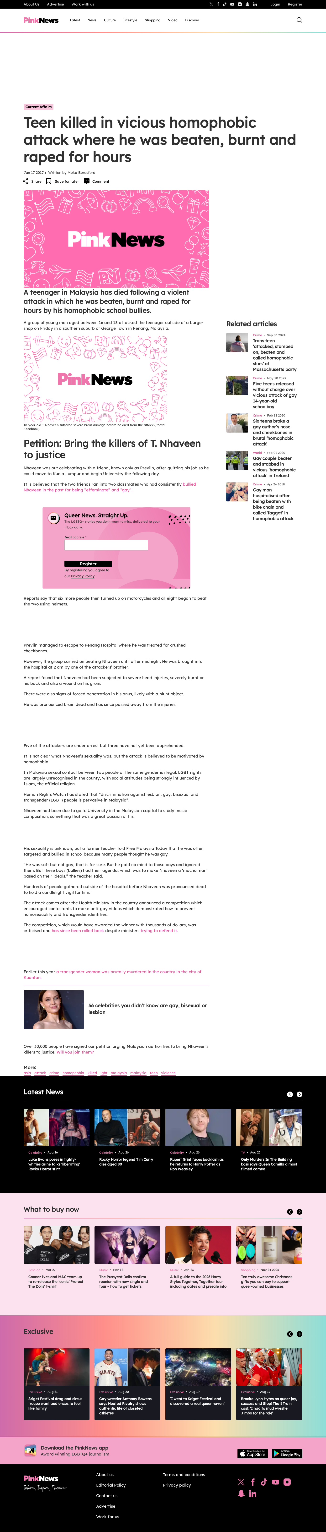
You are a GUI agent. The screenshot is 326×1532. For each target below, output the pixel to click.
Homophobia (73, 1073)
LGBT (103, 1073)
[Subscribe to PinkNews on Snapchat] (241, 1494)
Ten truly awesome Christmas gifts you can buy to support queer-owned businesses (266, 1281)
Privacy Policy (83, 576)
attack (40, 1073)
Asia (27, 1073)
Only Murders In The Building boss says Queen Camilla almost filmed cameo (269, 1164)
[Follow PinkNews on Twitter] (241, 1483)
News (92, 20)
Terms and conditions (184, 1474)
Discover (192, 20)
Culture (110, 20)
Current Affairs (39, 106)
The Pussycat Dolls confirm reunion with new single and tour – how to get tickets (123, 1281)
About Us (31, 4)
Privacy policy (177, 1485)
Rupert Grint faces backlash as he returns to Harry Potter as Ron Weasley (197, 1164)
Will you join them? (75, 1051)
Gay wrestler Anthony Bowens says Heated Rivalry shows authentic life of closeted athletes (125, 1405)
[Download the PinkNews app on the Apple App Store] (252, 1453)
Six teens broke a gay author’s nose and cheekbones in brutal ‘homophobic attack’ (273, 432)
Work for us (107, 1516)
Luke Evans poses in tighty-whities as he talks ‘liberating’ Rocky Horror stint (54, 1164)
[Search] (299, 20)
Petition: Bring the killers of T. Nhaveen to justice (112, 449)
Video (173, 20)
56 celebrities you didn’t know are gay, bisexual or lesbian (148, 1008)
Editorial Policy (111, 1485)
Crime (54, 1073)
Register (295, 4)
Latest (75, 20)
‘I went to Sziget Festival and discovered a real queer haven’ (197, 1401)
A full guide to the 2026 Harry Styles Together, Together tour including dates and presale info (198, 1281)
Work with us (83, 4)
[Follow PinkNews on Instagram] (287, 1483)
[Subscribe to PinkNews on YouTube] (275, 1483)
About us (105, 1474)
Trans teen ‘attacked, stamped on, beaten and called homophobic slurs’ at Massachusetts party (274, 355)
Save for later (67, 181)
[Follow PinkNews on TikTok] (264, 1483)
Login (275, 4)
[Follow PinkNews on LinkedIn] (255, 4)
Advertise (55, 4)
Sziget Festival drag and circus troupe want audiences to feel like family (55, 1403)
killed (92, 1073)
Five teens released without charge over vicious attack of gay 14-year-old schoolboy (275, 395)
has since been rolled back (78, 930)
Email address (81, 537)
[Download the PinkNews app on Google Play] (287, 1453)
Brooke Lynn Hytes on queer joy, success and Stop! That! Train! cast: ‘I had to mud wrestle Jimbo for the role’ (269, 1405)
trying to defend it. (159, 930)
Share (36, 181)
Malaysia (119, 1073)
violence (168, 1073)
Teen (154, 1073)
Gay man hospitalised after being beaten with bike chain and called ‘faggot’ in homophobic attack (273, 504)
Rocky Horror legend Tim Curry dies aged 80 (126, 1161)
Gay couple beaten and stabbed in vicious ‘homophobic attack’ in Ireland (274, 467)
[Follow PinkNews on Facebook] (253, 1483)
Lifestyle (130, 20)
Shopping (152, 20)
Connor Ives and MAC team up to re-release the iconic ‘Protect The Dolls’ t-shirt (55, 1281)
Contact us (106, 1495)
